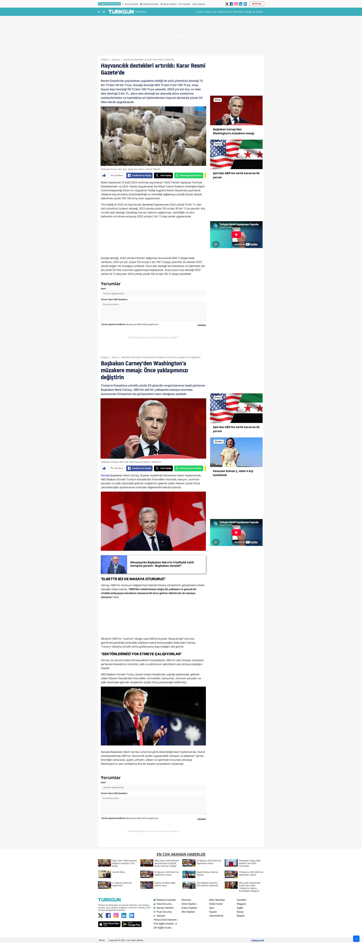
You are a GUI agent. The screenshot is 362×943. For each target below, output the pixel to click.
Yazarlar (161, 915)
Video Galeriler (198, 4)
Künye (240, 911)
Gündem (241, 899)
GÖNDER (201, 325)
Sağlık (240, 907)
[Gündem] (236, 452)
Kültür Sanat (216, 903)
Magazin (241, 903)
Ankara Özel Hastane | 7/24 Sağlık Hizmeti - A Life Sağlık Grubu (165, 923)
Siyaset (213, 911)
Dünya (115, 357)
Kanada (105, 475)
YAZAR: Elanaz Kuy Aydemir (139, 462)
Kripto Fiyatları (189, 907)
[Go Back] (356, 939)
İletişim (241, 915)
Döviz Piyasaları (131, 4)
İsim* (103, 288)
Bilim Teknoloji (217, 899)
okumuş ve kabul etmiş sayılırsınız (129, 324)
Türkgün (104, 59)
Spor (211, 907)
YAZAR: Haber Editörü (136, 169)
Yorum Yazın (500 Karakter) (114, 299)
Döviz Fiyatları (189, 903)
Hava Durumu (164, 903)
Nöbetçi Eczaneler (151, 4)
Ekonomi (116, 59)
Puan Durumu (164, 911)
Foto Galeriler (184, 4)
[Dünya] (236, 110)
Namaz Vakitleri (170, 4)
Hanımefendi (216, 915)
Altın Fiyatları (188, 911)
